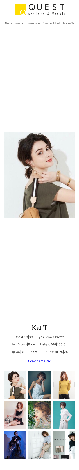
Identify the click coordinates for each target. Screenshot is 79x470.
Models (8, 23)
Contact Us (68, 23)
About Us (20, 23)
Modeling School (51, 23)
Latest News (34, 23)
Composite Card (39, 361)
